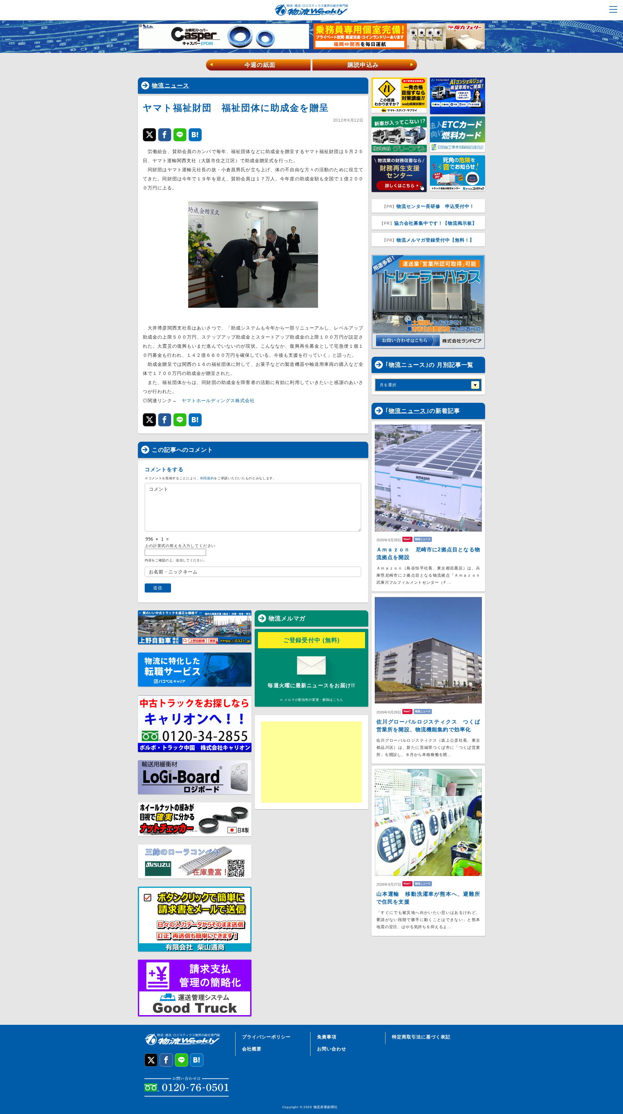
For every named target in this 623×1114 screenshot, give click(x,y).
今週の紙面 (242, 65)
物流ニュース (170, 85)
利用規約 (207, 478)
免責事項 (326, 1036)
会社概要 (252, 1048)
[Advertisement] (311, 762)
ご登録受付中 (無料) (311, 640)
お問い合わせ (331, 1048)
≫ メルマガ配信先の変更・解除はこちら (311, 699)
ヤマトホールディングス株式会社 (218, 400)
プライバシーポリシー (266, 1036)
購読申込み (381, 65)
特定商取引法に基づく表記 (421, 1036)
